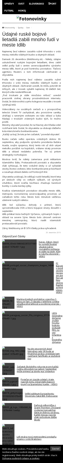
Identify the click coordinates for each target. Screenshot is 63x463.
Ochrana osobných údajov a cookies (20, 458)
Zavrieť (55, 448)
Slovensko (36, 3)
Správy (9, 3)
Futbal (9, 10)
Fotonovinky (9, 27)
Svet (21, 3)
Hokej (22, 10)
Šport (52, 3)
